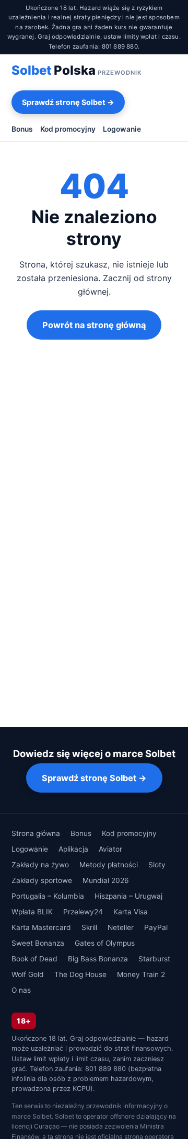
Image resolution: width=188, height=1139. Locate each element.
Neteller (121, 927)
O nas (21, 990)
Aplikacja (73, 849)
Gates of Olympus (105, 943)
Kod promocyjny (68, 129)
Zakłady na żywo (40, 865)
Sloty (157, 865)
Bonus (22, 129)
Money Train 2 (141, 974)
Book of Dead (34, 959)
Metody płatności (108, 865)
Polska (76, 70)
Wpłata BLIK (32, 912)
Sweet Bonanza (37, 943)
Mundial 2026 (106, 880)
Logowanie (122, 129)
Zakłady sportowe (41, 880)
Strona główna (35, 833)
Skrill (89, 927)
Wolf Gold (27, 974)
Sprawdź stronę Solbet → (68, 102)
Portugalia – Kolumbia (47, 896)
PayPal (156, 927)
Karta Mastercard (41, 927)
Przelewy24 (83, 912)
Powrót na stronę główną (94, 325)
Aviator (110, 849)
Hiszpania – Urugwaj (128, 896)
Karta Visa (130, 912)
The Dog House (80, 974)
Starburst (154, 959)
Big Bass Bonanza (98, 959)
